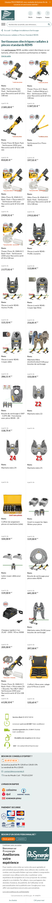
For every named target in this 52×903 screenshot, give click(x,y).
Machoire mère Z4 (8, 468)
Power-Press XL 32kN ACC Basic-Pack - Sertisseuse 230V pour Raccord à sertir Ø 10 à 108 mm (12, 254)
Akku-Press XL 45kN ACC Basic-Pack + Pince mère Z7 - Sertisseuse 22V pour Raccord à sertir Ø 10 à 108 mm (12, 201)
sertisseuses (10, 50)
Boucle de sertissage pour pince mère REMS (38, 577)
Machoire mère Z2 (34, 414)
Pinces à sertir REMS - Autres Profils (10, 306)
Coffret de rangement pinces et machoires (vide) (12, 523)
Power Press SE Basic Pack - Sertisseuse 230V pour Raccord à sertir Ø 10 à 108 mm (12, 146)
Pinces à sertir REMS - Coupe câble (10, 360)
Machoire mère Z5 (34, 468)
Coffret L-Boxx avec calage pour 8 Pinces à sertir (38, 685)
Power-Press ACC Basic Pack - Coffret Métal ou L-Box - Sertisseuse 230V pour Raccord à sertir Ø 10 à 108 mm (39, 93)
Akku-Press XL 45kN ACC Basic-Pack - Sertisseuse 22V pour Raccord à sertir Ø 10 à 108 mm (39, 200)
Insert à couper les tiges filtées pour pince (37, 523)
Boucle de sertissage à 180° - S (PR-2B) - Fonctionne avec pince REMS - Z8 (13, 415)
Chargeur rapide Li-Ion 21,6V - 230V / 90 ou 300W (12, 631)
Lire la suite (6, 56)
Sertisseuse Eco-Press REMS (36, 144)
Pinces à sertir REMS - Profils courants (36, 252)
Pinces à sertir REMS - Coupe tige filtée (36, 306)
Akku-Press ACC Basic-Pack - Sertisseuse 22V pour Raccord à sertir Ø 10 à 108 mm (13, 92)
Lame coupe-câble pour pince (11, 577)
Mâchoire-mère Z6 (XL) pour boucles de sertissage (39, 631)
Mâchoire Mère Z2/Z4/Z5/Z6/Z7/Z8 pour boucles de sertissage (38, 361)
